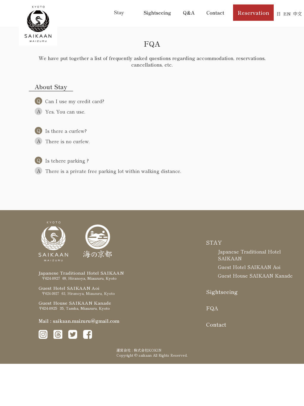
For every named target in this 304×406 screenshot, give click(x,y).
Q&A (188, 12)
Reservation (253, 12)
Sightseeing (157, 12)
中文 (297, 13)
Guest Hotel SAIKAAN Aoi (249, 267)
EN (287, 13)
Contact (215, 12)
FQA (212, 308)
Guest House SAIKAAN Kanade (255, 275)
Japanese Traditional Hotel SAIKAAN (249, 255)
